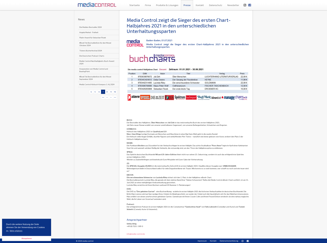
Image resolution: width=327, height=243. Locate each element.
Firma (148, 5)
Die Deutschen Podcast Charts (91, 56)
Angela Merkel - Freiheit (88, 32)
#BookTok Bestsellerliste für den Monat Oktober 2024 (95, 44)
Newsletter (233, 5)
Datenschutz (215, 5)
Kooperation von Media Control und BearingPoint (93, 70)
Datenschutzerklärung (229, 241)
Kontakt (200, 5)
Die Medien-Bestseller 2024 (90, 27)
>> (115, 97)
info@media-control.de (136, 234)
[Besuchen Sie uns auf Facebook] (250, 4)
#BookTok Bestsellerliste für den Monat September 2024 (95, 78)
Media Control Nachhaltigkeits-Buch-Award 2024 (96, 62)
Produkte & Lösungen (167, 5)
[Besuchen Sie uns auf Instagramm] (244, 4)
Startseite (134, 5)
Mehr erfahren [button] (16, 231)
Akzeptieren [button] (26, 238)
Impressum (202, 241)
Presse (187, 5)
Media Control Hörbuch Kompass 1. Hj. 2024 (96, 84)
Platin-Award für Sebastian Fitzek (92, 37)
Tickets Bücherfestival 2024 (90, 50)
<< (103, 97)
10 (115, 92)
